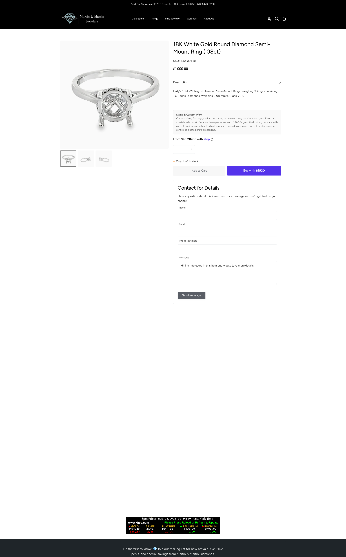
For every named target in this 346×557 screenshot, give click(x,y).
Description (180, 82)
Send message (191, 295)
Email (182, 224)
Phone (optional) (188, 241)
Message (184, 257)
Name (182, 207)
